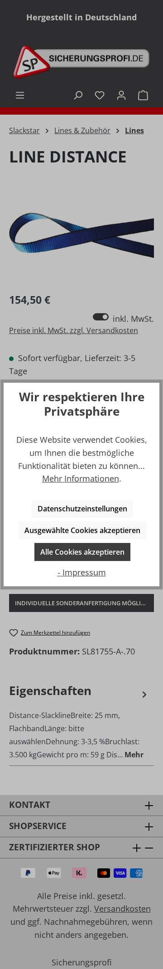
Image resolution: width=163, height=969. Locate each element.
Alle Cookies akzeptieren (82, 552)
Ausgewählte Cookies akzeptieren (82, 530)
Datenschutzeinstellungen (82, 509)
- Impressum (82, 572)
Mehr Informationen (80, 478)
